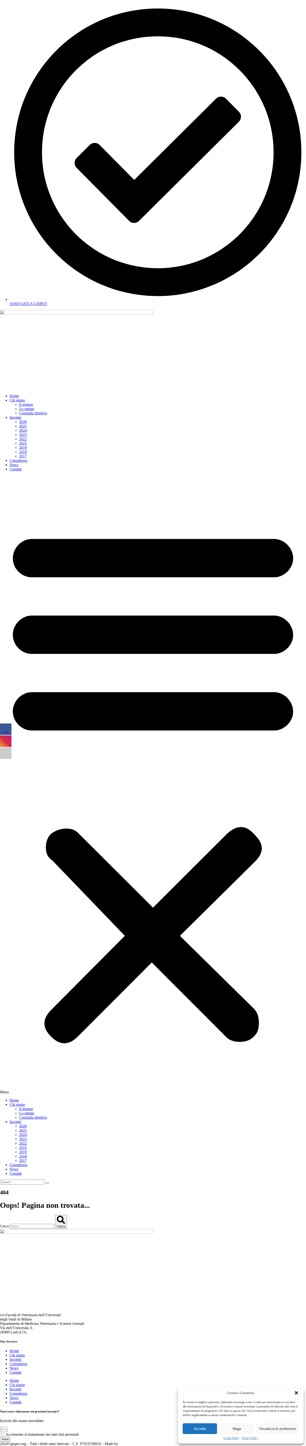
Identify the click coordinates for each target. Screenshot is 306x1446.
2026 (23, 422)
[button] (296, 1392)
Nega (237, 1429)
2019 (23, 448)
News (14, 465)
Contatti (16, 469)
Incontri (15, 417)
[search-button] (47, 1183)
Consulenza (18, 460)
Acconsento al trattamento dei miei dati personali (42, 1434)
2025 (23, 426)
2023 (23, 435)
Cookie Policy (231, 1438)
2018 (23, 452)
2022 (23, 439)
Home (14, 396)
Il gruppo (26, 404)
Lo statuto (26, 409)
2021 (23, 443)
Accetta (200, 1429)
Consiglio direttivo (33, 413)
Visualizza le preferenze (277, 1429)
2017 (23, 456)
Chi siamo (17, 400)
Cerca (4, 1226)
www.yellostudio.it (133, 1444)
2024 (23, 430)
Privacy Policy (250, 1438)
